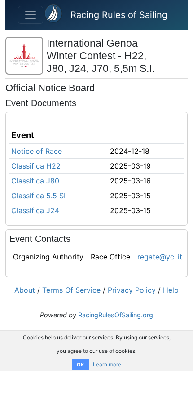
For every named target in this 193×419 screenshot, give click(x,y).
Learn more (107, 364)
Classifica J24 (35, 210)
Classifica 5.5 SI (38, 195)
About (24, 289)
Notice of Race (36, 151)
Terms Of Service (71, 289)
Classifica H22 (36, 165)
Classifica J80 (35, 180)
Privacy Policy (132, 289)
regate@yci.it (159, 256)
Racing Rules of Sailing (118, 14)
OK (80, 364)
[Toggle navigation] (30, 15)
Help (171, 289)
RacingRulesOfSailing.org (115, 315)
